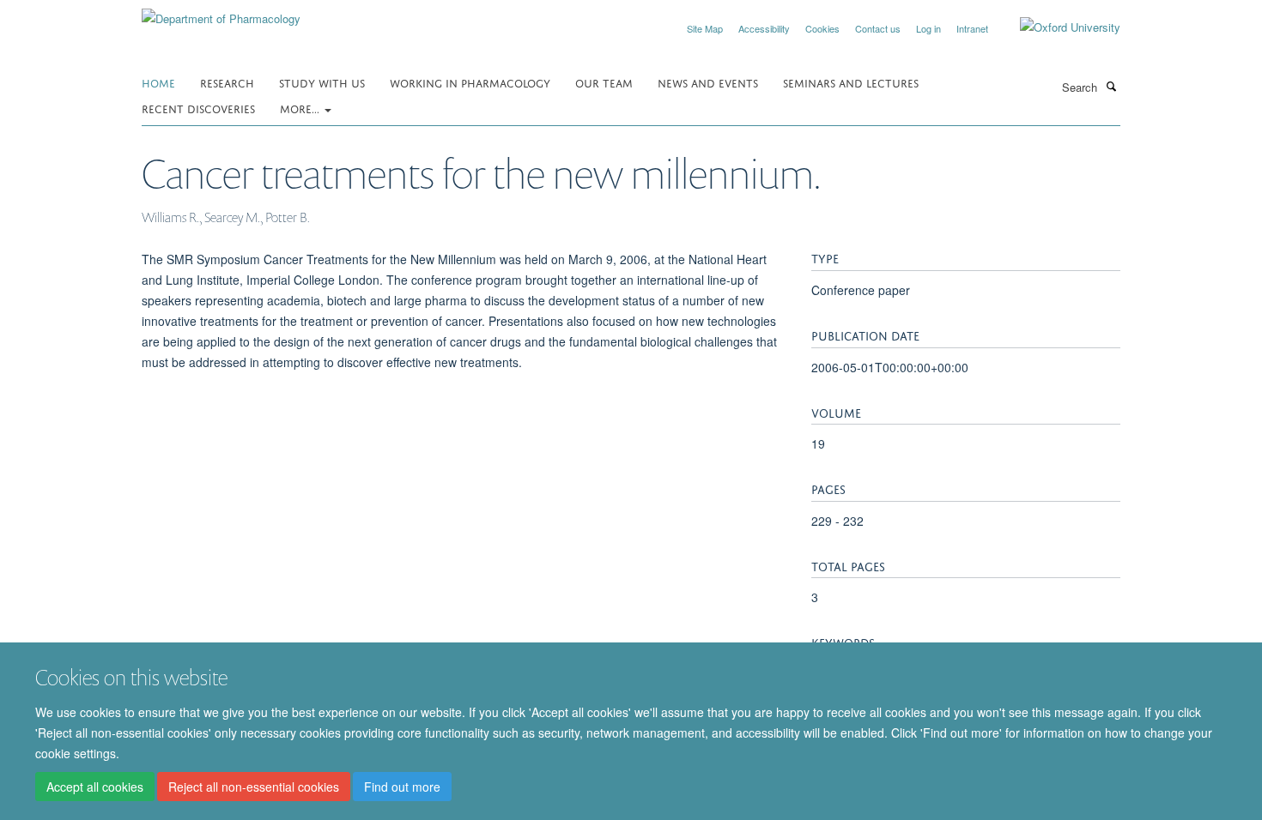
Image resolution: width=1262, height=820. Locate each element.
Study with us (322, 82)
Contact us (878, 28)
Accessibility (764, 28)
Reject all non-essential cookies (253, 786)
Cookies (822, 28)
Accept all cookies (94, 786)
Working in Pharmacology (470, 82)
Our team (604, 82)
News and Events (708, 82)
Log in (928, 28)
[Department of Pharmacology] (221, 12)
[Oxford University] (1057, 27)
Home (158, 82)
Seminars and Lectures (851, 82)
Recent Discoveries (198, 107)
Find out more (402, 786)
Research (227, 82)
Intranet (972, 28)
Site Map (705, 28)
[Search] (1110, 85)
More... (301, 107)
